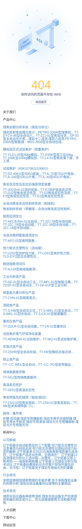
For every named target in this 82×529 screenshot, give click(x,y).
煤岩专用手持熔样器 (58, 418)
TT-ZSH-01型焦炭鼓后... (55, 402)
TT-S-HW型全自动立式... (20, 310)
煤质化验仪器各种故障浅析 (22, 496)
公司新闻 (9, 440)
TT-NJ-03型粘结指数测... (20, 269)
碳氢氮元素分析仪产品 (19, 292)
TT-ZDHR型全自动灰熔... (20, 352)
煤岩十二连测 (38, 138)
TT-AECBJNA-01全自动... (21, 221)
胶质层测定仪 (12, 216)
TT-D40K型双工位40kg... (57, 154)
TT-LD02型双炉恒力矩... (20, 253)
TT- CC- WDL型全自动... (20, 364)
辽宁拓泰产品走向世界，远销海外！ (34, 455)
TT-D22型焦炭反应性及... (20, 193)
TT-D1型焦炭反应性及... (49, 196)
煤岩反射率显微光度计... (20, 132)
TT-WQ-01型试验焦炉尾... (61, 339)
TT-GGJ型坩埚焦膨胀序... (21, 377)
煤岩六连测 (56, 138)
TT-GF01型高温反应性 (19, 390)
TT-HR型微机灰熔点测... (56, 352)
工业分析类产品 (14, 276)
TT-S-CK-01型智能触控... (51, 314)
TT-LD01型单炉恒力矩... (55, 253)
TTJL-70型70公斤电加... (59, 173)
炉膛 (6, 418)
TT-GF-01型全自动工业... (20, 282)
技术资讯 (9, 491)
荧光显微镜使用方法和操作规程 (39, 501)
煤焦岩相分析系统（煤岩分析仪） (27, 127)
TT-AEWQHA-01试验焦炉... (22, 339)
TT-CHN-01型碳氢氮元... (20, 298)
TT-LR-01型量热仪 (53, 326)
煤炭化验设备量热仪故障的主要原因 (45, 483)
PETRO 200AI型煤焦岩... (55, 132)
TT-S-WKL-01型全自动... (56, 310)
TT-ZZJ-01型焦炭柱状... (52, 135)
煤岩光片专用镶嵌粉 (60, 421)
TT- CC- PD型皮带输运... (55, 364)
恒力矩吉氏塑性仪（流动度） (23, 248)
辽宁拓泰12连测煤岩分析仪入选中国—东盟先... (40, 456)
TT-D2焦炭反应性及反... (56, 193)
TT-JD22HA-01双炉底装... (21, 189)
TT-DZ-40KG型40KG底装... (22, 173)
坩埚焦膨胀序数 (14, 372)
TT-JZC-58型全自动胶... (57, 221)
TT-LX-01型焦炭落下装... (57, 158)
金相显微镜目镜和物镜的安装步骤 (27, 480)
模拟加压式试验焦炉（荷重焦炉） (27, 149)
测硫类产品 (11, 305)
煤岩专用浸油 (35, 421)
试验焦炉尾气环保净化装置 (22, 334)
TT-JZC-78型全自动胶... (20, 224)
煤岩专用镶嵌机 (31, 418)
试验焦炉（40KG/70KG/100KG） (26, 168)
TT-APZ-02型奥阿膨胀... (20, 240)
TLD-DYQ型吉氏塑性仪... (21, 256)
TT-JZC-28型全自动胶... (54, 224)
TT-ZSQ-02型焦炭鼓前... (20, 402)
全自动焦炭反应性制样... (55, 209)
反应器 (15, 418)
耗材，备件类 (12, 413)
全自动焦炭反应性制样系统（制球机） (30, 203)
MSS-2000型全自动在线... (45, 142)
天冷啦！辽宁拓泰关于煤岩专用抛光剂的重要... (42, 467)
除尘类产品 (11, 359)
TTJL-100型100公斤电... (20, 177)
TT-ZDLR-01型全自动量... (21, 326)
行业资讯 (9, 475)
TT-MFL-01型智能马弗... (56, 282)
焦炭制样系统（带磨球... (20, 209)
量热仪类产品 (12, 321)
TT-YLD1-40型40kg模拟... (21, 154)
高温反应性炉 (12, 385)
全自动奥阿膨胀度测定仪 (20, 235)
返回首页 (41, 102)
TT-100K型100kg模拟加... (21, 158)
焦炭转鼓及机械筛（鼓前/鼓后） (25, 397)
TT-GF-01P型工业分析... (52, 285)
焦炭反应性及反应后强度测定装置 (27, 184)
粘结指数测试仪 (14, 264)
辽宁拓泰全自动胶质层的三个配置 (27, 445)
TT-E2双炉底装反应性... (57, 189)
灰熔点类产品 (12, 346)
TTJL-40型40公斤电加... (55, 177)
